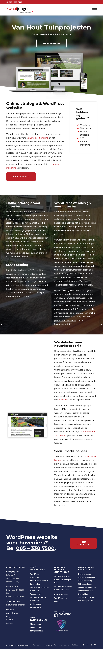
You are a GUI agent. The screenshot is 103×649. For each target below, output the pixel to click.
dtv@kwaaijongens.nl (17, 604)
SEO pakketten (36, 630)
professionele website (65, 320)
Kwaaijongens (12, 645)
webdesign (59, 219)
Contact (9, 623)
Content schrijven (85, 590)
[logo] (19, 9)
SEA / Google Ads (85, 600)
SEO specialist (32, 234)
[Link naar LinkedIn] (87, 645)
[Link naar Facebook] (83, 645)
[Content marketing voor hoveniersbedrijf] (27, 425)
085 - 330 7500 (15, 2)
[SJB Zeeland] (2, 324)
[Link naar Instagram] (91, 645)
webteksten (89, 432)
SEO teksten (60, 435)
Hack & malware (61, 594)
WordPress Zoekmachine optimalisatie (35, 604)
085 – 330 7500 (35, 548)
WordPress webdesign (60, 34)
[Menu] (94, 9)
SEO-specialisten (85, 584)
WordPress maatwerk (39, 597)
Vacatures (10, 619)
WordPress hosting (61, 576)
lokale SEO (64, 400)
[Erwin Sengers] (101, 324)
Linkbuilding (83, 594)
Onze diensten (12, 613)
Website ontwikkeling (39, 587)
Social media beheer (86, 597)
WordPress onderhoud (63, 586)
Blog (8, 616)
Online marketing (85, 580)
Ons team (10, 609)
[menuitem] (94, 9)
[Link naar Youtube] (95, 645)
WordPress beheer (61, 589)
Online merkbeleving (86, 577)
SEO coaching (36, 270)
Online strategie (39, 34)
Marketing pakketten (87, 587)
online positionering (38, 138)
